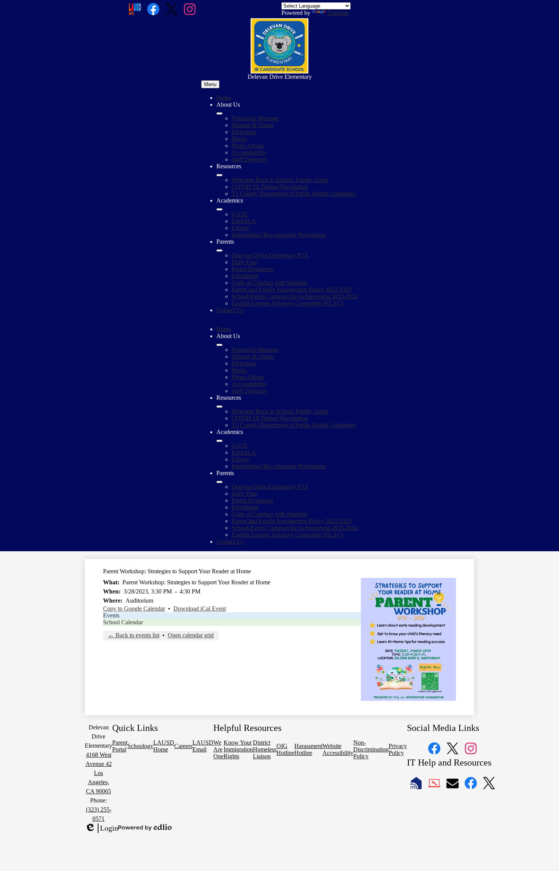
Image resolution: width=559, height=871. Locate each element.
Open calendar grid (191, 635)
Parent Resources (252, 269)
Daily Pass (244, 262)
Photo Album (248, 145)
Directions (244, 132)
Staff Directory (249, 159)
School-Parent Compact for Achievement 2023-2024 (295, 296)
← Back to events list (133, 635)
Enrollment (245, 276)
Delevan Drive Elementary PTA (270, 255)
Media (239, 139)
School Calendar (123, 622)
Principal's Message (255, 118)
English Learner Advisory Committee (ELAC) (287, 303)
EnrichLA (244, 221)
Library (240, 228)
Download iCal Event (199, 608)
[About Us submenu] (219, 113)
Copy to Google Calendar (134, 608)
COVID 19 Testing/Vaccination (270, 186)
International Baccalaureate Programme (279, 234)
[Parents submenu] (219, 250)
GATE (240, 214)
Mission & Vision (253, 125)
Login (101, 828)
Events (111, 615)
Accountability (249, 152)
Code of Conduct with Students (269, 282)
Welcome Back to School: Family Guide (280, 180)
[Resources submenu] (219, 175)
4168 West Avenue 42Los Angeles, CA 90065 (99, 772)
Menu (210, 84)
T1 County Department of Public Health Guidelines (294, 193)
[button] (219, 345)
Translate (338, 13)
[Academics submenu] (219, 209)
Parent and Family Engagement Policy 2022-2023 (291, 289)
